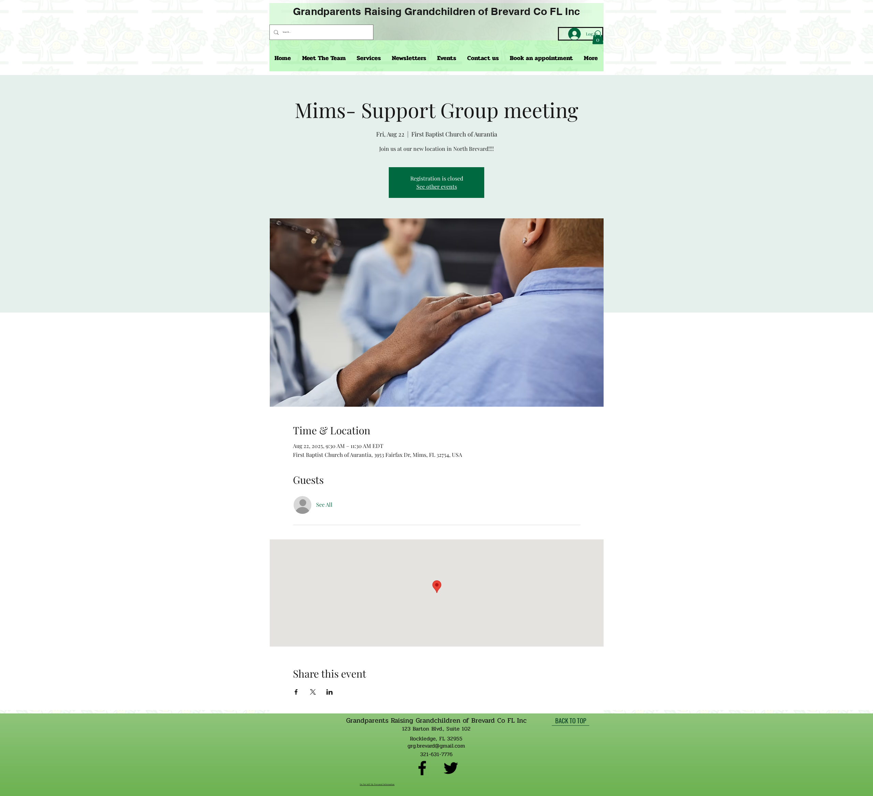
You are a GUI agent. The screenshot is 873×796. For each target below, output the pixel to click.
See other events (436, 186)
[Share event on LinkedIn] (329, 692)
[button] (598, 37)
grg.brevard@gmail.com (436, 745)
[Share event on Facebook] (296, 692)
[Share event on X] (313, 692)
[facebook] (422, 768)
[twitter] (450, 768)
